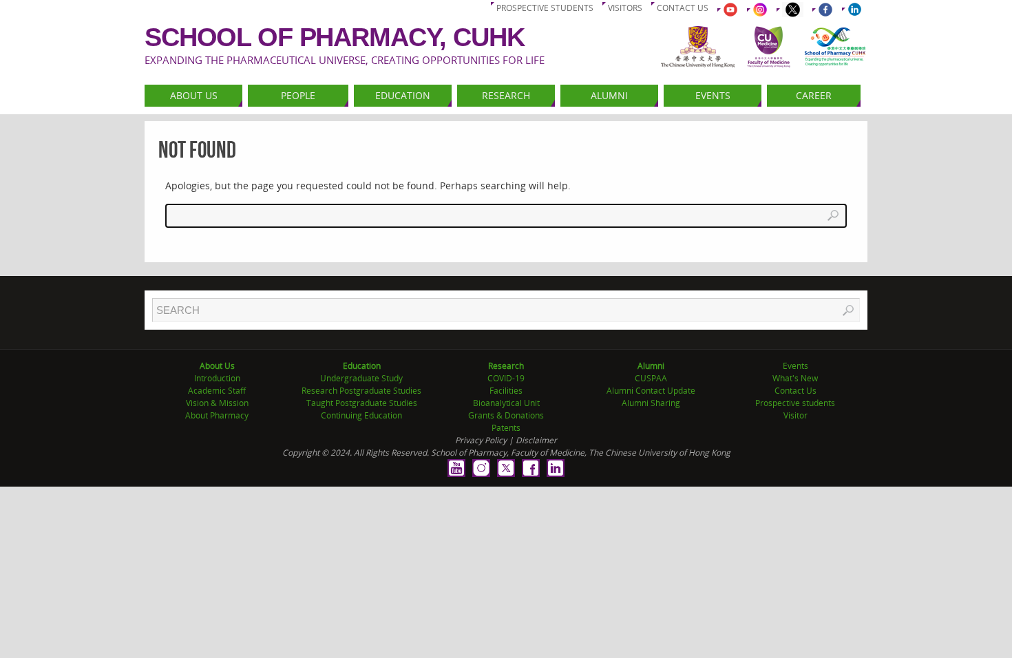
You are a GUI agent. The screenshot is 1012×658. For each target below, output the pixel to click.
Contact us (682, 8)
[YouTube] (456, 468)
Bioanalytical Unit (506, 403)
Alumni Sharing (651, 403)
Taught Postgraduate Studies (361, 403)
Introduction (217, 378)
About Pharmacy (217, 415)
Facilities (506, 390)
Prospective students (544, 8)
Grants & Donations (506, 415)
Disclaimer (536, 440)
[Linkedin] (556, 468)
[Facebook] (531, 468)
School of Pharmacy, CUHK (335, 37)
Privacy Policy (481, 440)
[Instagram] (481, 468)
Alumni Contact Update (651, 390)
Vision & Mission (217, 403)
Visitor (795, 415)
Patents (506, 428)
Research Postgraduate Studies (361, 390)
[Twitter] (506, 468)
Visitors (625, 8)
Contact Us (795, 390)
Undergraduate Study (361, 378)
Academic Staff (217, 390)
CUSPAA (651, 378)
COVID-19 (506, 378)
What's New (795, 378)
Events (795, 366)
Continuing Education (361, 415)
